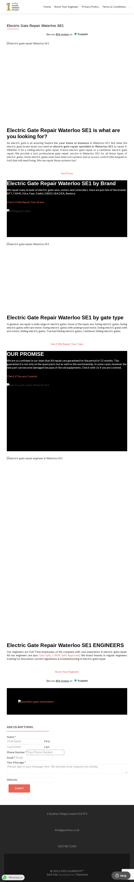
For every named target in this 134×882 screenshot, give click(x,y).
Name (11, 736)
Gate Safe (45, 655)
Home (47, 6)
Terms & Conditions (114, 6)
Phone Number (17, 752)
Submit (19, 788)
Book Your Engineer (66, 6)
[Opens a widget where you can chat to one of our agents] (121, 876)
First (47, 741)
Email (11, 757)
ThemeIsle (81, 874)
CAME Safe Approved (66, 655)
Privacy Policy (90, 6)
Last (46, 746)
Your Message (16, 762)
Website (12, 779)
